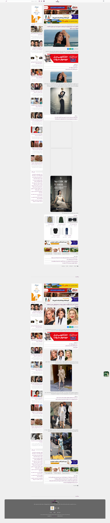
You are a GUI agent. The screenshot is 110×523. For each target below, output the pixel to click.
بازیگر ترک (67, 266)
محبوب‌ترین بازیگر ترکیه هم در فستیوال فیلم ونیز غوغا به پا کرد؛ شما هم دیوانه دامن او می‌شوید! (64, 257)
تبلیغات (54, 512)
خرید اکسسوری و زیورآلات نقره (73, 67)
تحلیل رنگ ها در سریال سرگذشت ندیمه (72, 259)
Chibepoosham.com (54, 516)
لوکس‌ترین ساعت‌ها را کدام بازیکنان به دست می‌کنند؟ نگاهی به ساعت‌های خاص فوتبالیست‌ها (65, 261)
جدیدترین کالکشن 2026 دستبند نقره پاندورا (72, 69)
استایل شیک (75, 266)
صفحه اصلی (58, 512)
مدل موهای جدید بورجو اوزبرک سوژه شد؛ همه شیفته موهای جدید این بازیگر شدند (66, 119)
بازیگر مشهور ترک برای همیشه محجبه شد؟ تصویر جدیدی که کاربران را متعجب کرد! (66, 117)
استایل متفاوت (71, 266)
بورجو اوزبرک (63, 266)
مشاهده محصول (70, 225)
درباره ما (51, 512)
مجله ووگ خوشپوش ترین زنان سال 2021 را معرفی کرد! (70, 263)
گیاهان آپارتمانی (75, 65)
